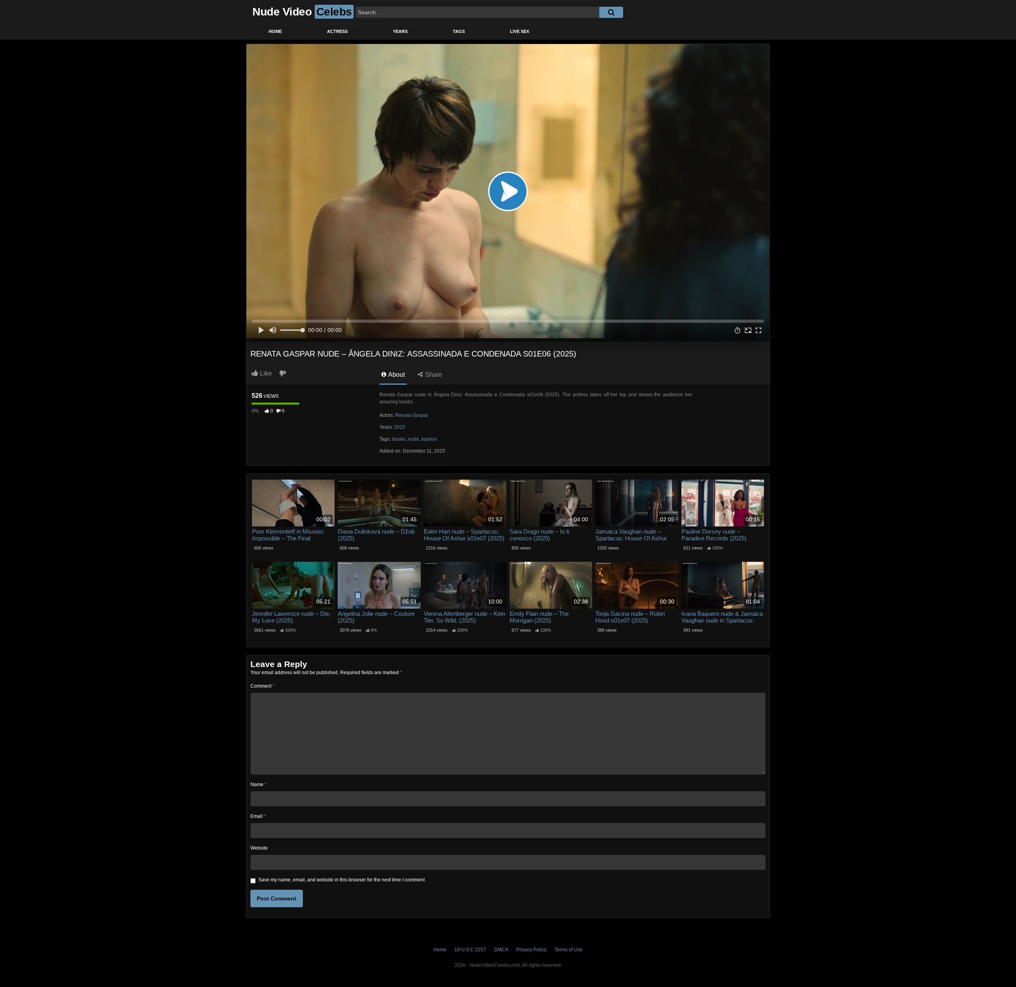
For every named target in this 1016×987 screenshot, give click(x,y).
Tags (459, 31)
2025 (399, 427)
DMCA (501, 949)
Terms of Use (568, 949)
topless (429, 439)
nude (413, 439)
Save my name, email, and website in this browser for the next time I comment (341, 880)
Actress (337, 31)
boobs (399, 439)
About (396, 374)
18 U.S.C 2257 (470, 949)
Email (258, 816)
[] (611, 12)
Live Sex (519, 31)
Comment (262, 686)
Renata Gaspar (411, 415)
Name (258, 784)
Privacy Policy (531, 949)
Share (432, 374)
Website (259, 848)
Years (400, 31)
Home (275, 31)
